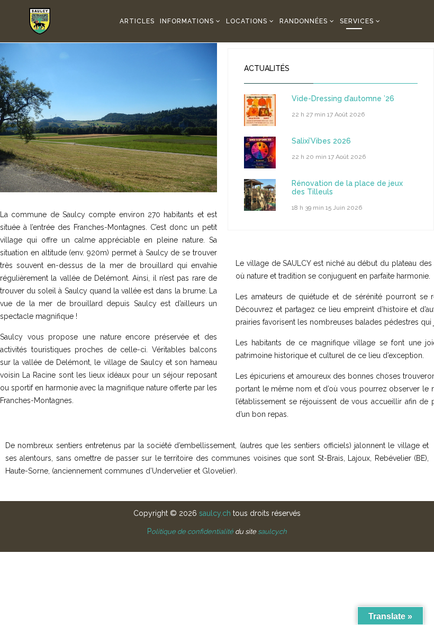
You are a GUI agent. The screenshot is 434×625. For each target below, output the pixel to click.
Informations (187, 21)
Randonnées (303, 21)
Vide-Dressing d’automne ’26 (343, 98)
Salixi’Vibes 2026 (321, 141)
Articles (137, 21)
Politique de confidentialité (190, 531)
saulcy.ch (215, 513)
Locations (246, 21)
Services (357, 21)
